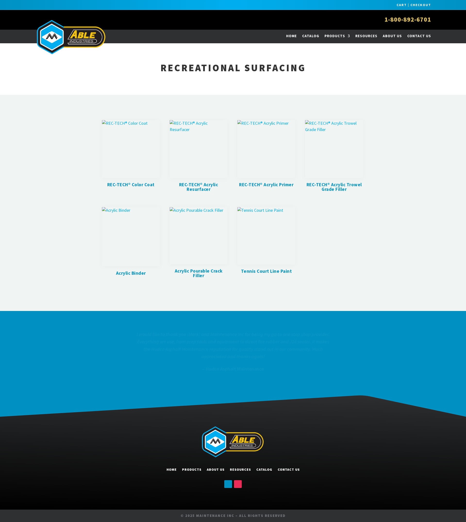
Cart (402, 5)
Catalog (310, 36)
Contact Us (419, 36)
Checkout (420, 5)
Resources (366, 36)
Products (335, 36)
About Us (392, 36)
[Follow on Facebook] (228, 484)
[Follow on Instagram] (238, 484)
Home (291, 36)
